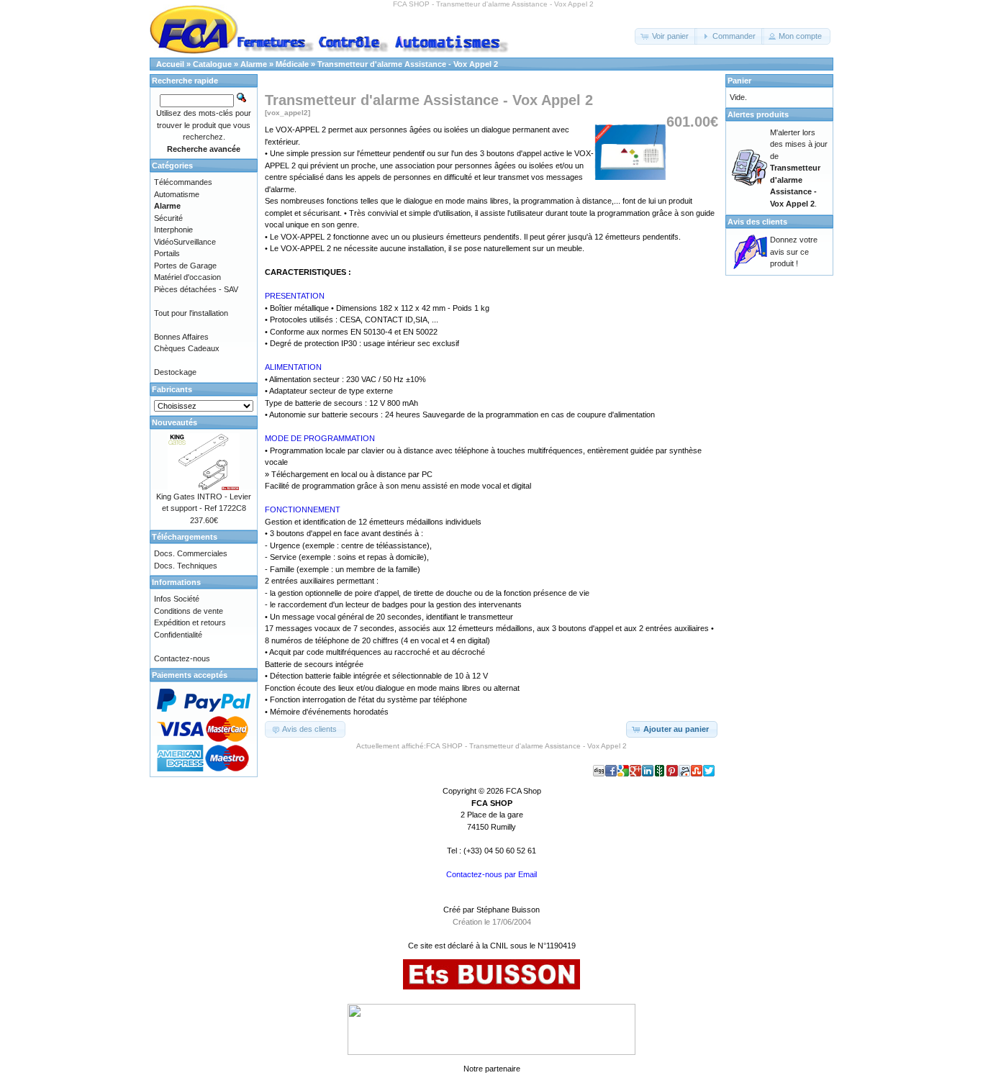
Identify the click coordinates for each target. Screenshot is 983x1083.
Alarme (253, 64)
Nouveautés (174, 422)
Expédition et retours (190, 622)
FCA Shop (523, 791)
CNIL (499, 945)
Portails (167, 253)
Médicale (292, 64)
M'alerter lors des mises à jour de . (799, 168)
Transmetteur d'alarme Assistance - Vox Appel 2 (407, 64)
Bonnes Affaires (181, 336)
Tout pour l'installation (191, 313)
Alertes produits (758, 114)
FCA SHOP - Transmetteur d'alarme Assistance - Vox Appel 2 (526, 746)
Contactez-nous (182, 658)
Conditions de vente (188, 611)
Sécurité (168, 218)
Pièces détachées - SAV (196, 289)
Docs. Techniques (185, 565)
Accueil (170, 64)
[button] (666, 36)
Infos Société (176, 598)
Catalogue (212, 64)
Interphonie (173, 229)
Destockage (175, 372)
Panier (739, 80)
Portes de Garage (185, 265)
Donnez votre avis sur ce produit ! (793, 251)
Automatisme (176, 194)
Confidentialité (178, 634)
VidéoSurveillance (185, 241)
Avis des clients (757, 221)
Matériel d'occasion (187, 277)
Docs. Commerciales (190, 553)
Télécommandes (183, 182)
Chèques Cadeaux (186, 348)
